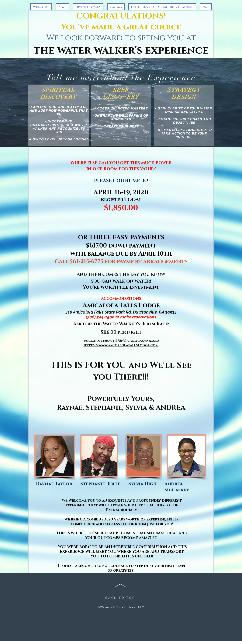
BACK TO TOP (120, 597)
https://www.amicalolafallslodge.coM (121, 345)
